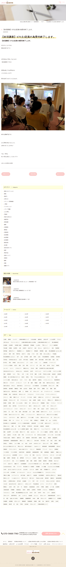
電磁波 (36, 383)
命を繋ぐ (34, 458)
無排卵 (37, 469)
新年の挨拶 (25, 412)
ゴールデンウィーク (48, 391)
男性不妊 (6, 253)
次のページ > (60, 174)
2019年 (26, 320)
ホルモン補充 (57, 435)
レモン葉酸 (43, 466)
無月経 (56, 432)
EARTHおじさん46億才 (41, 435)
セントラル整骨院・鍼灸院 (23, 429)
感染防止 (40, 380)
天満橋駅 (12, 490)
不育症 (21, 504)
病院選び (45, 461)
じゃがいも (24, 495)
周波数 (35, 501)
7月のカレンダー (12, 400)
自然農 (34, 400)
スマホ (33, 354)
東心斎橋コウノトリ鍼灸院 (28, 466)
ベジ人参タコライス (16, 478)
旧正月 (15, 365)
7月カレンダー (33, 504)
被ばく (44, 438)
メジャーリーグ (57, 412)
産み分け (58, 446)
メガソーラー (55, 423)
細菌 (20, 391)
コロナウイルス (27, 385)
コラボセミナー (18, 368)
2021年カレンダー (53, 409)
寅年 (51, 443)
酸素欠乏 (19, 438)
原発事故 (5, 420)
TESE (43, 501)
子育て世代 (43, 440)
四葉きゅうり (50, 400)
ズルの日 (5, 484)
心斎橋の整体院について (24, 339)
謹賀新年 (56, 443)
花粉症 (5, 258)
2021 (30, 412)
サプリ (5, 464)
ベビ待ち (37, 417)
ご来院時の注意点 (11, 481)
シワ (27, 362)
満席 (13, 403)
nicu (22, 443)
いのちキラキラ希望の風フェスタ (34, 464)
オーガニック (19, 383)
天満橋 (42, 487)
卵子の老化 (26, 359)
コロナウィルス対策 (47, 371)
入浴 (23, 374)
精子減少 (24, 426)
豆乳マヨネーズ (25, 478)
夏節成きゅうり (58, 400)
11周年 (34, 409)
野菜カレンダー (7, 478)
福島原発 (28, 438)
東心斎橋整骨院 (46, 357)
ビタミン (20, 455)
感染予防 (34, 380)
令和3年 (5, 412)
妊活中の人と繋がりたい (51, 475)
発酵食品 (16, 388)
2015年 (47, 323)
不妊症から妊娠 (7, 438)
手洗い (18, 374)
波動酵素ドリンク (52, 498)
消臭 (44, 383)
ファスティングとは (40, 394)
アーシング (45, 449)
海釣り (30, 406)
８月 (37, 481)
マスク (25, 380)
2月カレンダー (6, 495)
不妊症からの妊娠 (46, 374)
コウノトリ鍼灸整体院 (20, 461)
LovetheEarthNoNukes (7, 466)
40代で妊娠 (23, 475)
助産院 (35, 461)
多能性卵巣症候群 (51, 495)
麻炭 (32, 383)
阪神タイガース (44, 412)
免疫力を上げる (7, 391)
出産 (35, 348)
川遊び (47, 403)
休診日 (23, 377)
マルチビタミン (7, 492)
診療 (31, 357)
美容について (7, 255)
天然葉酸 (38, 466)
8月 (60, 432)
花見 (17, 504)
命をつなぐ (56, 461)
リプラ (48, 492)
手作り (38, 388)
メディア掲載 (7, 209)
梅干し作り (32, 478)
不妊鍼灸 (54, 354)
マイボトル (53, 403)
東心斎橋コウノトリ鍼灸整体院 (10, 423)
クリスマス (19, 466)
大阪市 (24, 490)
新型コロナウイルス (45, 417)
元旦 (12, 412)
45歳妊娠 (35, 475)
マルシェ (51, 449)
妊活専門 (9, 432)
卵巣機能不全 (51, 490)
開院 (60, 440)
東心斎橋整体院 (55, 342)
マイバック (59, 403)
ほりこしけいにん (7, 455)
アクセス (59, 339)
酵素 (11, 397)
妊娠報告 (31, 359)
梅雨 (4, 432)
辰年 (14, 487)
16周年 (52, 501)
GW (41, 391)
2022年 (26, 317)
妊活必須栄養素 (57, 458)
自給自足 (54, 374)
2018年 (47, 320)
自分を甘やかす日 (12, 484)
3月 (51, 417)
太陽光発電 (33, 423)
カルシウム (38, 455)
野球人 (23, 414)
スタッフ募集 (17, 443)
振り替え (5, 362)
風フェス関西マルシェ (55, 464)
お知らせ (3, 163)
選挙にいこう (22, 440)
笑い (47, 388)
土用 (23, 365)
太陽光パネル (40, 397)
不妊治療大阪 (36, 484)
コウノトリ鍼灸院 (44, 432)
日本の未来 (36, 440)
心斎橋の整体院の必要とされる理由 (29, 342)
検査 (41, 354)
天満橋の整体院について (43, 504)
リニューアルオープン (45, 429)
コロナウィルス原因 (57, 371)
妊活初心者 (15, 394)
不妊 (32, 377)
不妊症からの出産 (39, 478)
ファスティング (7, 206)
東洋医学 (47, 478)
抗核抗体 (53, 492)
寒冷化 (5, 481)
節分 (44, 365)
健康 (5, 224)
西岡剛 (37, 412)
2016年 (26, 323)
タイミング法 (50, 435)
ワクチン (5, 417)
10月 (23, 438)
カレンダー (6, 368)
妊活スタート (20, 484)
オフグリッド (48, 397)
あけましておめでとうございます (14, 469)
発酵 (38, 498)
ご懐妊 (5, 204)
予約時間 (39, 490)
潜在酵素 (5, 501)
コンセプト (15, 339)
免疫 (4, 374)
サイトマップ (33, 546)
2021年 (47, 317)
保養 (31, 461)
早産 (23, 435)
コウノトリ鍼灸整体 (54, 345)
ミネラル (26, 455)
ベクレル (17, 420)
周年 (38, 409)
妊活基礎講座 (23, 464)
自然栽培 (59, 374)
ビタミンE (54, 469)
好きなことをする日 (50, 481)
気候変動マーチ (29, 351)
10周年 (35, 357)
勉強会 (5, 230)
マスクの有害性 (14, 452)
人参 (19, 495)
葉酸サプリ (6, 266)
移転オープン (22, 432)
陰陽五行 (52, 478)
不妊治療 (5, 348)
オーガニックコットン (48, 380)
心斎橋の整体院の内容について (44, 342)
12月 (48, 440)
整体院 (9, 339)
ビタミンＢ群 (6, 472)
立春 (40, 365)
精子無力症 (30, 426)
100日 (26, 443)
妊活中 (31, 371)
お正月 (20, 359)
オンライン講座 (7, 380)
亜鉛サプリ (40, 458)
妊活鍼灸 (24, 481)
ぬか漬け (25, 388)
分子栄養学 (13, 472)
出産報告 (6, 227)
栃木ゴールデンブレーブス (14, 414)
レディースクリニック (8, 409)
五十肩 (31, 374)
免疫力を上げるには (51, 383)
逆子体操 (26, 357)
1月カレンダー (46, 443)
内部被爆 (42, 420)
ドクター (16, 409)
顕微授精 (5, 504)
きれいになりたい (20, 362)
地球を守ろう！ (12, 351)
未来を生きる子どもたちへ (9, 371)
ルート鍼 (52, 487)
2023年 (5, 317)
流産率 (35, 397)
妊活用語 (6, 237)
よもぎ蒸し (6, 212)
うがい (14, 374)
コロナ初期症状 (36, 385)
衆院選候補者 (6, 440)
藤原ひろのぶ (26, 368)
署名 (10, 394)
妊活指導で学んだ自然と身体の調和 (47, 368)
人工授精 (54, 429)
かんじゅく (36, 495)
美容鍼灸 (32, 345)
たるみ (31, 362)
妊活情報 (7, 163)
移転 (31, 429)
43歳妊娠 (30, 495)
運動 (57, 385)
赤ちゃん (40, 348)
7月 (38, 432)
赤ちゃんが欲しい (47, 354)
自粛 (56, 377)
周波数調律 (30, 501)
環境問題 (41, 351)
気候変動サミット (20, 351)
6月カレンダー (43, 495)
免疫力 (5, 196)
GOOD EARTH (26, 371)
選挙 (41, 452)
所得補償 (5, 394)
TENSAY (34, 498)
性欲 (51, 458)
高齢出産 (59, 475)
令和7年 (39, 492)
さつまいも (45, 490)
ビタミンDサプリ (7, 461)
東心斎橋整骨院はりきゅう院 (22, 492)
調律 (39, 501)
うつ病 (27, 374)
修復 (55, 388)
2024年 (47, 314)
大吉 (57, 359)
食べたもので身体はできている (10, 446)
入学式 (37, 487)
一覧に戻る (33, 174)
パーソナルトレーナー (30, 414)
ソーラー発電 (40, 423)
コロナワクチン (12, 417)
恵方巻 (48, 365)
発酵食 (43, 388)
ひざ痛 (39, 374)
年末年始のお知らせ (13, 359)
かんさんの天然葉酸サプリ (38, 472)
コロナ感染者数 (44, 385)
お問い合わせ (6, 342)
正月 (18, 487)
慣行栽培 (13, 458)
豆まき (53, 365)
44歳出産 (47, 426)
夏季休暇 (22, 458)
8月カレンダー (44, 498)
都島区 (28, 490)
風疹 (18, 417)
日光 (13, 461)
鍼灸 (46, 351)
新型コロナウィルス (9, 191)
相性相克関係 (58, 478)
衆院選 (49, 438)
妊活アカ (23, 354)
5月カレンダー (36, 391)
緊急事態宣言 (57, 380)
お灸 (21, 357)
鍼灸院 (47, 487)
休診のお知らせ (7, 217)
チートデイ (42, 481)
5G (15, 426)
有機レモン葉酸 (7, 475)
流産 (19, 426)
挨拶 (20, 412)
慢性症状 (6, 242)
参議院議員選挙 (36, 452)
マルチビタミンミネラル (50, 472)
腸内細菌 (11, 388)
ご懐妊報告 (45, 362)
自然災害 (5, 406)
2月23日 (32, 368)
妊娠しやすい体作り (14, 498)
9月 (29, 403)
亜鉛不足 (46, 458)
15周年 (13, 492)
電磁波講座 (38, 449)
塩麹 (34, 388)
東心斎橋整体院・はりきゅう (9, 357)
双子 (33, 481)
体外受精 (58, 357)
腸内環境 (5, 388)
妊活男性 (15, 348)
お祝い (39, 357)
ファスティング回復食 (8, 365)
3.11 (13, 420)
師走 (51, 440)
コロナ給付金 (56, 391)
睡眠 (51, 388)
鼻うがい (13, 385)
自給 (30, 400)
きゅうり (44, 400)
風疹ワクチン (23, 417)
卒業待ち (11, 443)
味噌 (21, 388)
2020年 (5, 320)
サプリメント (28, 458)
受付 (13, 354)
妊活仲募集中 (41, 475)
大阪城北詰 (18, 490)
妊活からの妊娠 (56, 397)
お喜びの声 (45, 339)
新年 (36, 359)
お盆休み (9, 435)
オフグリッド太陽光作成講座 (23, 423)
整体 (37, 368)
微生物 (26, 391)
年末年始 (5, 359)
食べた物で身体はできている (14, 377)
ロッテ (50, 412)
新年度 (10, 504)
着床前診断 (44, 446)
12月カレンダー (23, 409)
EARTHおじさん (19, 371)
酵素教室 (24, 501)
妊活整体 (57, 487)
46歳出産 (25, 487)
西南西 (57, 365)
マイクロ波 (29, 397)
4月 (46, 420)
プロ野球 (5, 414)
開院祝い (5, 487)
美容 (10, 362)
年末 (14, 466)
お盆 (4, 435)
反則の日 (58, 481)
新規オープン (36, 429)
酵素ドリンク (16, 397)
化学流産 (26, 504)
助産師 (40, 461)
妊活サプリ (10, 464)
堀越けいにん (58, 452)
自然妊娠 (5, 400)
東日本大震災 (34, 438)
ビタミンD (52, 455)
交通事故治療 (26, 345)
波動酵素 (22, 498)
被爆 (12, 426)
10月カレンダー (28, 484)
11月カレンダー (53, 406)
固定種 (5, 403)
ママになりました (23, 400)
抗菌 (40, 383)
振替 (10, 354)
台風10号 (24, 348)
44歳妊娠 (42, 426)
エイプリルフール (15, 475)
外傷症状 (6, 232)
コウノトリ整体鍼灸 (9, 201)
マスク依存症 (6, 452)
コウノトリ (32, 365)
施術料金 (40, 339)
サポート (59, 495)
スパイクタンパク (29, 435)
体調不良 (6, 219)
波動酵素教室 (28, 498)
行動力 (26, 403)
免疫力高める (19, 385)
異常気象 (5, 351)
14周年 (55, 484)
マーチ (48, 377)
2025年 (26, 314)
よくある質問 (52, 339)
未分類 (5, 245)
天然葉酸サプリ (47, 469)
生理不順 (51, 432)
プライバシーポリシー (15, 342)
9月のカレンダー (35, 403)
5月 (30, 391)
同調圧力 (13, 438)
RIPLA (44, 492)
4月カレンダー (51, 385)
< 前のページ (6, 174)
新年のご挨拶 (48, 359)
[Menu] (63, 2)
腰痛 (36, 374)
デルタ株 (14, 435)
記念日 (42, 409)
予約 (16, 412)
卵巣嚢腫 (42, 403)
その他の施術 (33, 339)
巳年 (35, 492)
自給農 (39, 400)
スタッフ (29, 409)
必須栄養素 (15, 455)
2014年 (5, 326)
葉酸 (4, 458)
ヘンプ (25, 383)
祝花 (28, 432)
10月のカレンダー (37, 406)
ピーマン (42, 484)
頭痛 (5, 263)
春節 (20, 365)
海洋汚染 (14, 406)
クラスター (12, 383)
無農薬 (5, 377)
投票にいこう (29, 440)
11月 (48, 406)
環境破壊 (36, 351)
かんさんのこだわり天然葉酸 (53, 466)
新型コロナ (6, 383)
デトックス (23, 397)
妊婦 (19, 435)
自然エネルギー (48, 423)
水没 (37, 354)
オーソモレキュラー (21, 472)
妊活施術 (5, 345)
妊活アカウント (47, 348)
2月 (37, 365)
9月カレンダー (17, 501)
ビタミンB (32, 469)
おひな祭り (25, 469)
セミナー (11, 368)
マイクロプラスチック (22, 406)
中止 (52, 377)
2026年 (5, 314)
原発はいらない (7, 426)
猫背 (5, 250)
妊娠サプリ (29, 475)
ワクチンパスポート (13, 449)
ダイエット (6, 397)
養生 (27, 365)
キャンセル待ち (19, 403)
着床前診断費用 (52, 446)
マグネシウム (45, 455)
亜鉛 (33, 455)
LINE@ (28, 354)
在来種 (9, 403)
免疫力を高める (7, 385)
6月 (58, 429)
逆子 (18, 357)
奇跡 (41, 469)
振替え (27, 377)
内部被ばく (36, 420)
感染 (30, 380)
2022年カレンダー (37, 443)
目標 (34, 412)
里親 (27, 461)
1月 (9, 412)
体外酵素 (11, 501)
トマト (29, 481)
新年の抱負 (41, 359)
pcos (50, 420)
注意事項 (33, 490)
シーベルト (26, 420)
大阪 (53, 348)
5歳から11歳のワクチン (23, 449)
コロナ (21, 380)
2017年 (5, 323)
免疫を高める (14, 391)
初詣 (53, 359)
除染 (31, 420)
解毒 (5, 260)
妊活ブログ (30, 348)
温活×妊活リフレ (8, 248)
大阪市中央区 (21, 452)
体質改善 (6, 222)
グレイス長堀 (15, 432)
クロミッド (32, 449)
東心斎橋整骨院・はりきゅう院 (10, 429)
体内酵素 (59, 498)
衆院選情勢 (55, 438)
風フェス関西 (46, 464)
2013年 (26, 326)
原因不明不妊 (14, 495)
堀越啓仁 (52, 452)
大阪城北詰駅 (6, 490)
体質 (7, 498)
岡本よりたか (20, 446)
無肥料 (8, 458)
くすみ (36, 362)
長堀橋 (10, 348)
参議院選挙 (28, 452)
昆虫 (10, 406)
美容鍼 (14, 362)
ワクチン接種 (30, 417)
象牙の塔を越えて (28, 446)
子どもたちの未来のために (39, 377)
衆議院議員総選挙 (14, 440)
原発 (10, 420)
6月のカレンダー (22, 394)
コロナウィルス (38, 371)
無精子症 (47, 501)
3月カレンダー (57, 417)
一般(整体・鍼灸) (17, 345)
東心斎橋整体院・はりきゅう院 (55, 351)
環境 (5, 194)
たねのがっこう (37, 446)
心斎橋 (5, 339)
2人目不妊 (55, 420)
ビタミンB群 (58, 455)
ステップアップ (49, 484)
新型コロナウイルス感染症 (52, 414)
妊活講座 (11, 163)
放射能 (40, 438)
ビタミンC (29, 472)
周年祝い (5, 443)
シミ (40, 362)
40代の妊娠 (36, 426)
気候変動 (57, 348)
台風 (20, 348)
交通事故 (56, 449)
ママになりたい (31, 394)
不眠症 (5, 214)
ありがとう (33, 432)
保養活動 (50, 461)
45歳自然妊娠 (32, 487)
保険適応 (5, 449)
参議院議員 (46, 452)
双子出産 (19, 481)
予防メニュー (45, 345)
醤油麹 (30, 388)
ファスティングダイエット (51, 394)
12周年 (55, 440)
